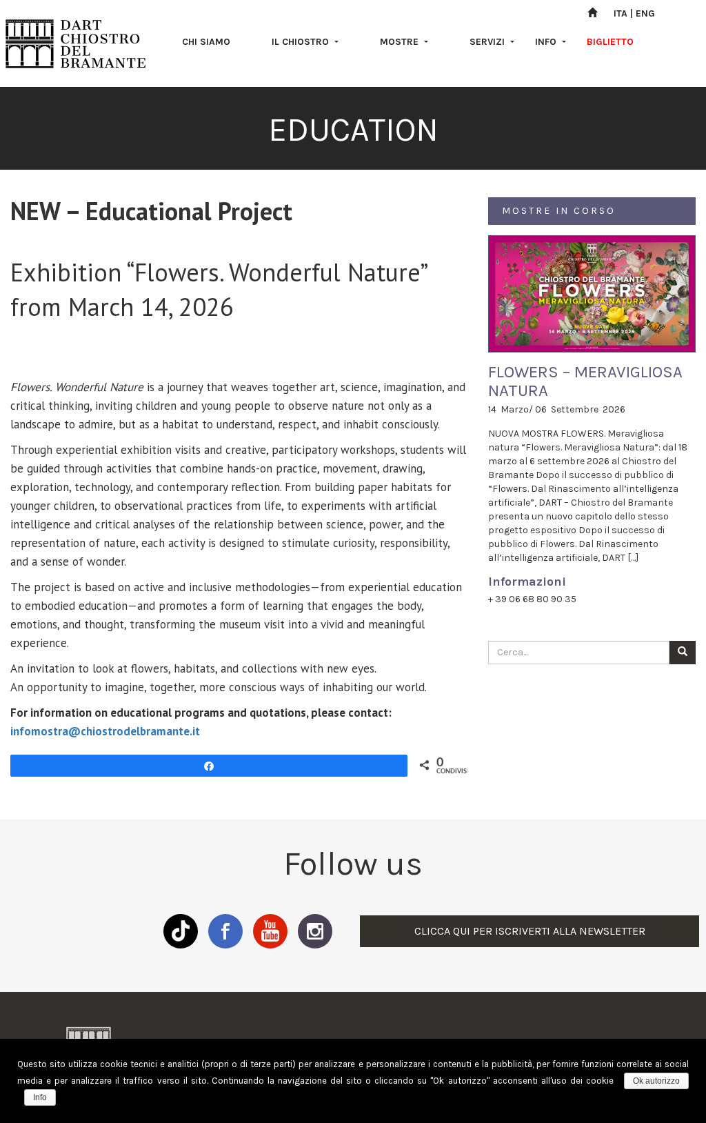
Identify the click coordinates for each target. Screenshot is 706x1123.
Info (40, 1097)
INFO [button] (547, 42)
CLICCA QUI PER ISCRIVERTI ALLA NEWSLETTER (529, 930)
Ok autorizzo (656, 1081)
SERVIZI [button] (488, 42)
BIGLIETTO (610, 42)
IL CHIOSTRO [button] (302, 42)
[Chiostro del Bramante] (76, 43)
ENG (645, 13)
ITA (620, 13)
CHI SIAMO (206, 42)
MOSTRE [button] (400, 42)
